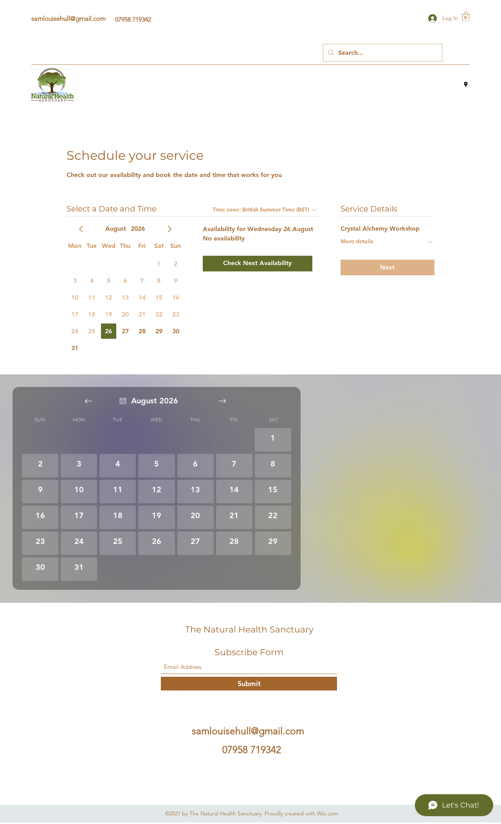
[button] (466, 16)
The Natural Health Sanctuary (249, 629)
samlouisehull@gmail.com (68, 18)
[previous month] (81, 229)
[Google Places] (466, 85)
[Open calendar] (123, 401)
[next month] (169, 229)
